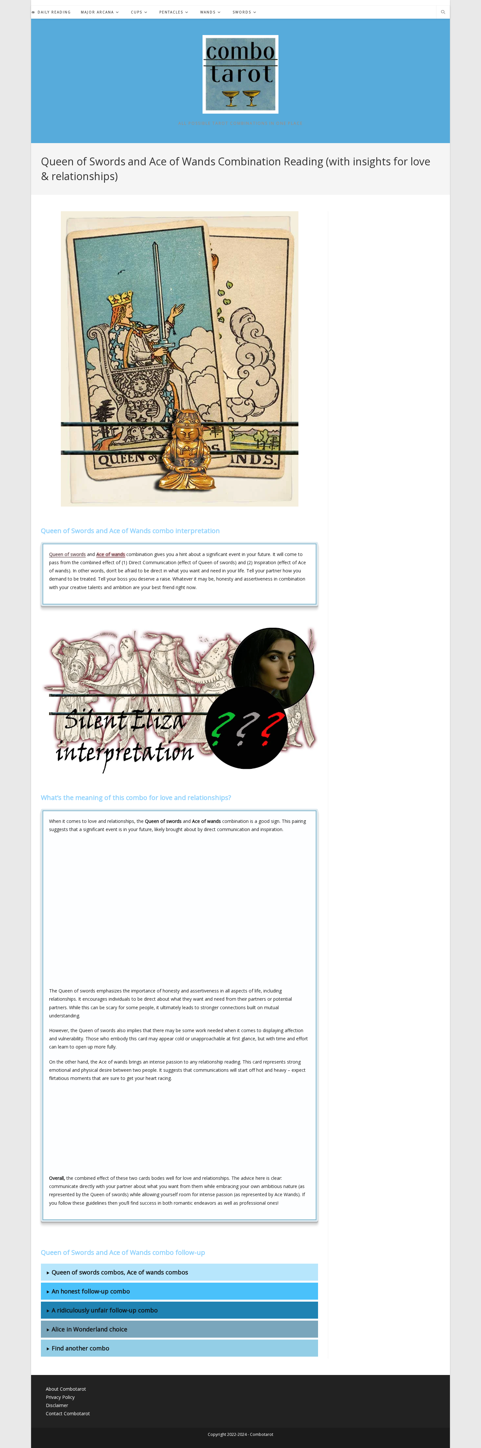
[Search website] (443, 12)
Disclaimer (57, 1405)
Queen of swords (67, 554)
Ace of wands (110, 554)
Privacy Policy (60, 1397)
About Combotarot (66, 1389)
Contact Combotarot (68, 1413)
